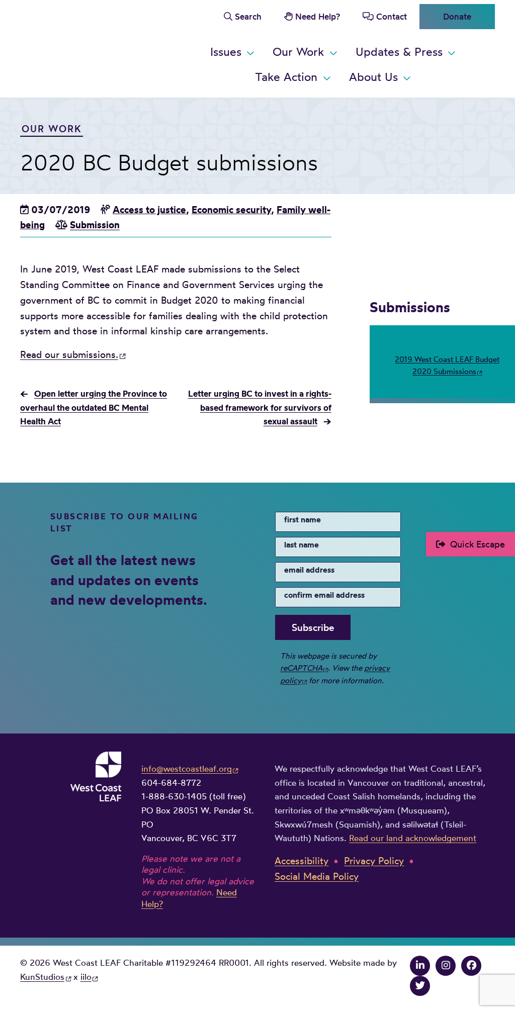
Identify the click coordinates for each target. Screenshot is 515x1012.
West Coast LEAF (95, 47)
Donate (457, 16)
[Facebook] (471, 965)
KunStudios (42, 976)
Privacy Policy (374, 861)
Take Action (286, 76)
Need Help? (317, 16)
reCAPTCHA (301, 668)
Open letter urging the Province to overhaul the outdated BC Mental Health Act (93, 407)
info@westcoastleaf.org (186, 768)
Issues (225, 51)
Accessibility (301, 861)
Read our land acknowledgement (412, 838)
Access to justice (149, 210)
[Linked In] (420, 965)
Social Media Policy (317, 876)
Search (248, 16)
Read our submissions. (69, 354)
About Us (373, 76)
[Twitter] (420, 985)
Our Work (298, 51)
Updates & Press (399, 51)
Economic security (231, 210)
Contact (391, 16)
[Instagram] (446, 965)
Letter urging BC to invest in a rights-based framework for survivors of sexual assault (259, 407)
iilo (86, 976)
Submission (95, 225)
